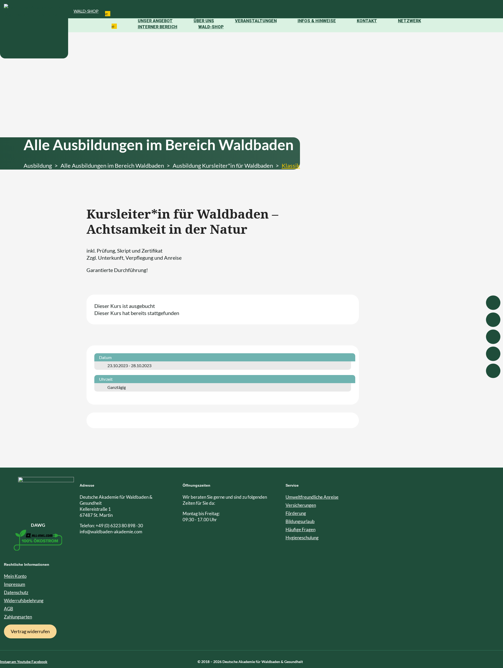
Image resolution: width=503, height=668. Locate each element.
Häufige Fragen (300, 529)
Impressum (14, 584)
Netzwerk (409, 20)
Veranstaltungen (256, 20)
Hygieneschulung (302, 537)
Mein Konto (15, 576)
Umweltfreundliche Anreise (312, 497)
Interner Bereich (157, 26)
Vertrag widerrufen (30, 631)
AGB (8, 608)
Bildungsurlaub (300, 521)
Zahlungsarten (18, 617)
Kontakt (367, 20)
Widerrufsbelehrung (23, 600)
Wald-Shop (86, 10)
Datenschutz (16, 592)
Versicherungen (301, 505)
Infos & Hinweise (317, 20)
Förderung (296, 513)
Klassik (291, 165)
